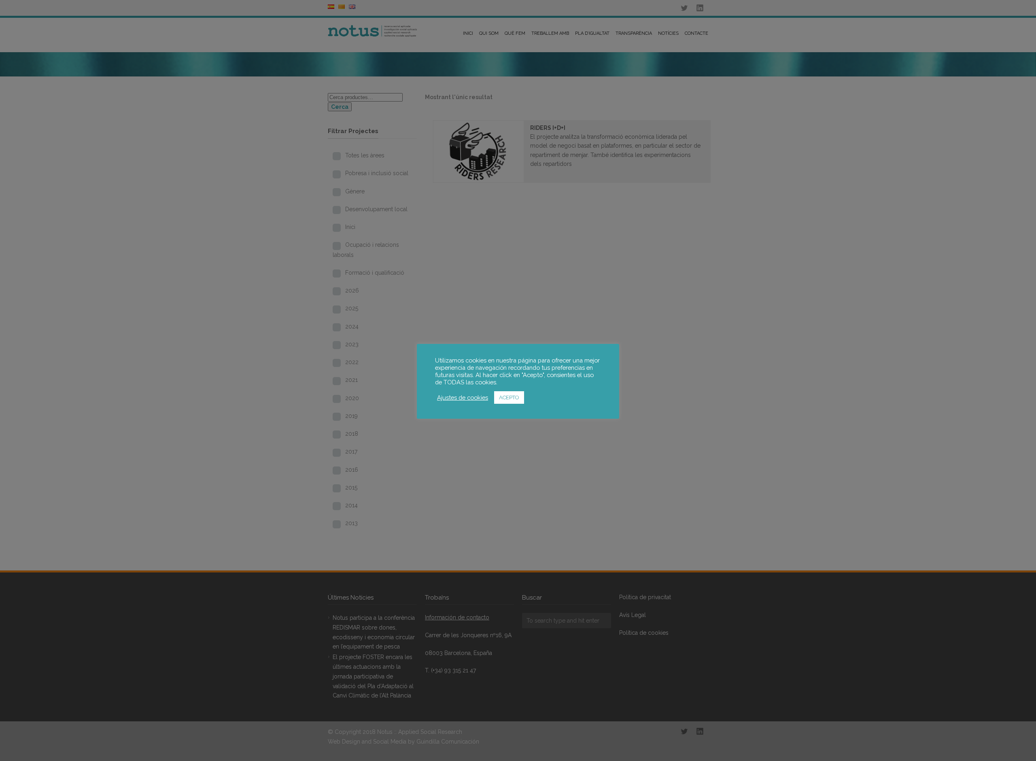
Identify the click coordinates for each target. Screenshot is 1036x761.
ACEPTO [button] (509, 397)
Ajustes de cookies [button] (462, 397)
